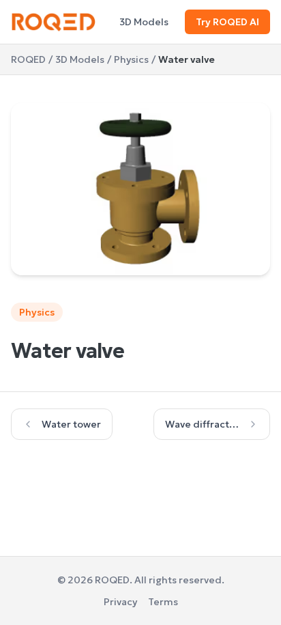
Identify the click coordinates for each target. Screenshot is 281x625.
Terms (163, 602)
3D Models (143, 22)
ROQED (28, 59)
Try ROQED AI (227, 22)
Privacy (120, 602)
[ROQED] (53, 22)
